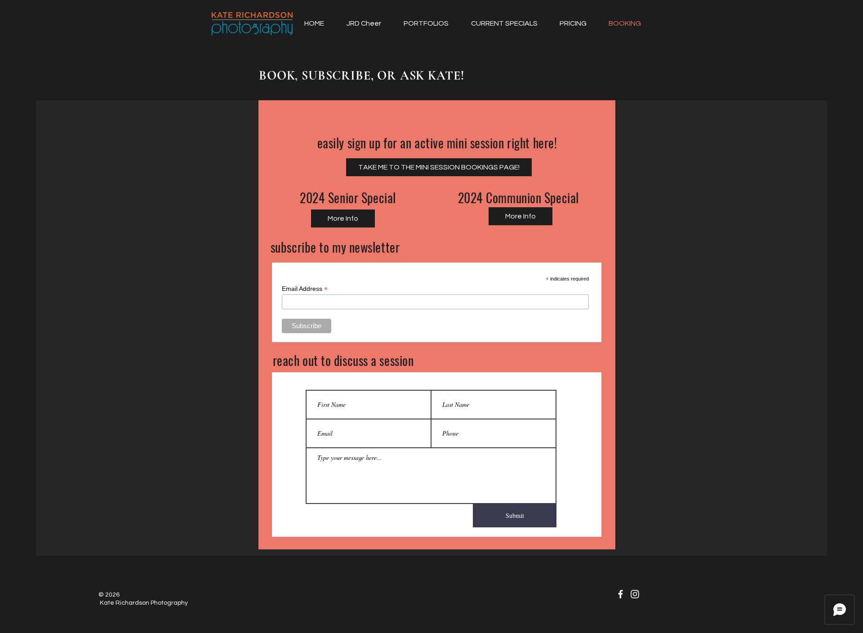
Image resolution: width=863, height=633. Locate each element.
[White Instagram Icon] (635, 594)
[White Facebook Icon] (620, 594)
